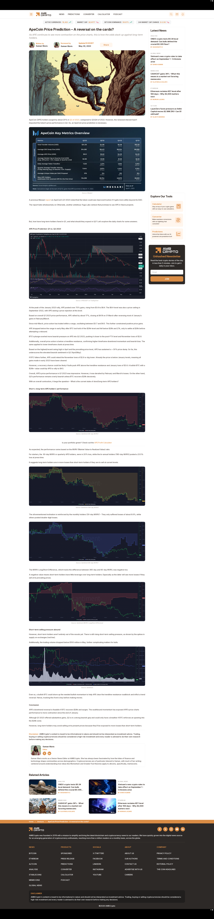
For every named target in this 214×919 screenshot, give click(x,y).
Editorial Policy (165, 864)
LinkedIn (97, 864)
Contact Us (131, 864)
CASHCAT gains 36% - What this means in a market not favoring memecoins (70, 806)
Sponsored (66, 853)
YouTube (97, 875)
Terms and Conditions (168, 859)
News (61, 14)
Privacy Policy (164, 853)
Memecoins (62, 800)
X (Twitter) (98, 853)
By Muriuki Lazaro (125, 811)
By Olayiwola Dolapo (66, 811)
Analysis (61, 781)
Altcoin (154, 106)
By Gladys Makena (158, 117)
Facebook (98, 859)
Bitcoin (32, 853)
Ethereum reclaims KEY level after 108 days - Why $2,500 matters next (130, 806)
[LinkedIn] (49, 753)
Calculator (104, 14)
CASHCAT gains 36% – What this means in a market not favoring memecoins (165, 76)
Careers (129, 875)
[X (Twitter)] (44, 753)
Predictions (74, 14)
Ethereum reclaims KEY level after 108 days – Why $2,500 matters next (166, 94)
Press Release (67, 859)
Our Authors (131, 859)
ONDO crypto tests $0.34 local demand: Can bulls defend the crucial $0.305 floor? (69, 787)
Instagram (98, 869)
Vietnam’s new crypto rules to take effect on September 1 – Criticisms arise (166, 59)
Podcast (117, 14)
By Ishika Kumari (124, 792)
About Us (129, 853)
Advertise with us (133, 869)
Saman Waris (42, 46)
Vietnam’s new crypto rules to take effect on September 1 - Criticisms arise (131, 787)
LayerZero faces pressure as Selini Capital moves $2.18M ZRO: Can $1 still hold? (166, 111)
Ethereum (121, 800)
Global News (123, 781)
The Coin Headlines (166, 869)
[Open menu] (31, 14)
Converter (88, 14)
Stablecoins (35, 875)
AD (211, 0)
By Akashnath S (64, 792)
